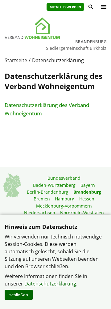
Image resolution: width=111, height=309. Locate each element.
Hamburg (64, 199)
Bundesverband (63, 178)
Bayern (87, 185)
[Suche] (90, 8)
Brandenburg (87, 192)
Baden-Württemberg (54, 185)
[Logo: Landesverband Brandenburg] (55, 28)
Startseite (16, 60)
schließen (18, 294)
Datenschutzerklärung (50, 283)
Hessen (86, 199)
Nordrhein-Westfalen (82, 213)
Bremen (42, 199)
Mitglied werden (65, 7)
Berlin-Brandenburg (47, 192)
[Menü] (102, 7)
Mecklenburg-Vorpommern (64, 206)
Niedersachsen (39, 213)
